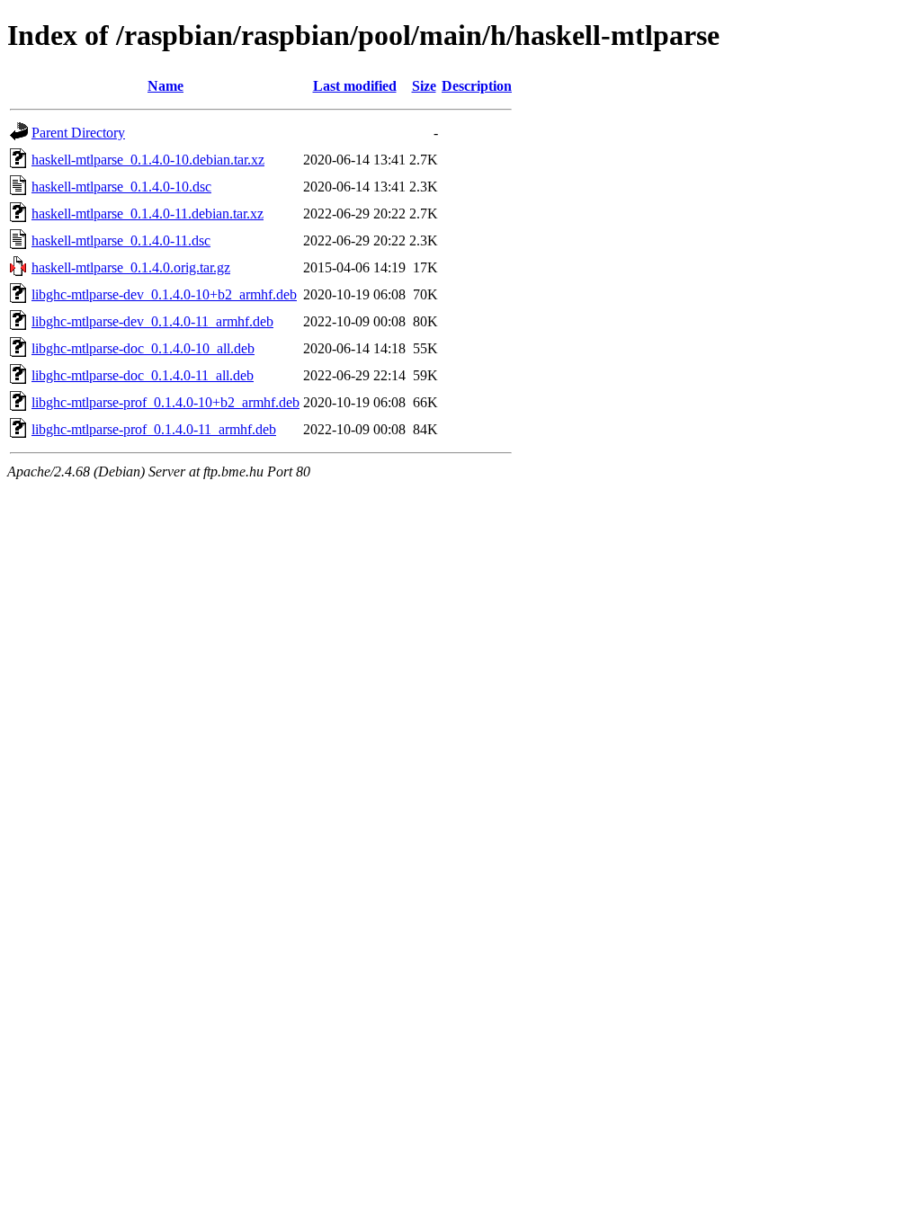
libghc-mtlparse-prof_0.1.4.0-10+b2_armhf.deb (165, 402)
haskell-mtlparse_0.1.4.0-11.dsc (120, 240)
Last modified (355, 85)
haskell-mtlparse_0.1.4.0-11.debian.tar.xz (147, 213)
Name (165, 85)
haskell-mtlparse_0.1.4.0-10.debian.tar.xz (147, 159)
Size (424, 85)
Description (477, 85)
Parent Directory (78, 132)
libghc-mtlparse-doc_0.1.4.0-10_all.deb (143, 348)
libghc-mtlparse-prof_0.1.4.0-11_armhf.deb (153, 429)
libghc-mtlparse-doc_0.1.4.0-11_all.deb (142, 375)
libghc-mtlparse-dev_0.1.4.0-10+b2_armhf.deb (164, 294)
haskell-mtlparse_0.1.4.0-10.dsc (121, 186)
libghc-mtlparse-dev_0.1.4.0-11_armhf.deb (152, 321)
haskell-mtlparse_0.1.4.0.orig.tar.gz (130, 267)
